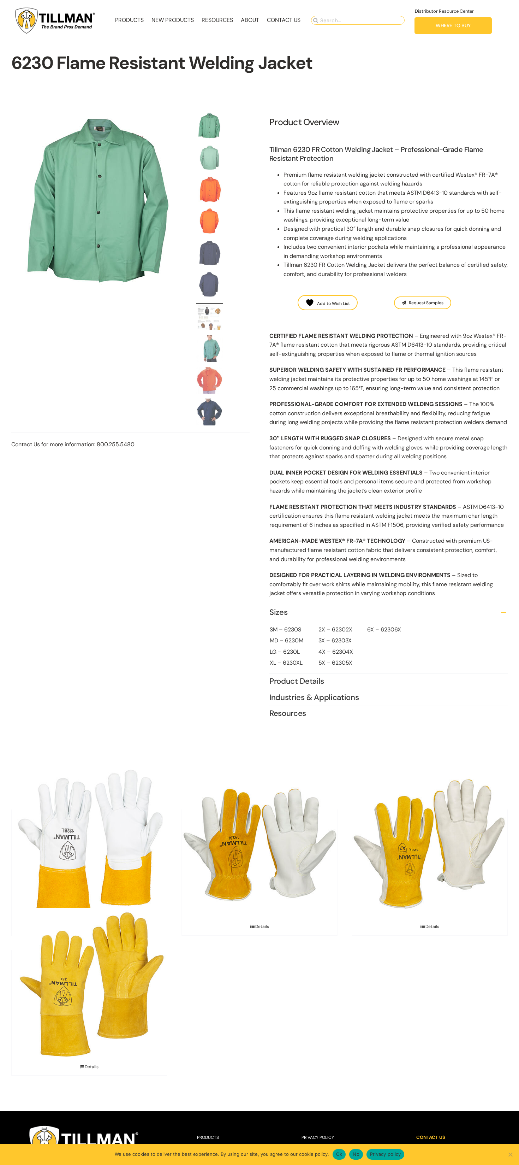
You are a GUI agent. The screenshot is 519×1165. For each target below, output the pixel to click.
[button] (388, 612)
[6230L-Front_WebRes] (101, 200)
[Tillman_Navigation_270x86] (55, 9)
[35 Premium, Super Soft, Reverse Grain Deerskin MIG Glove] (89, 985)
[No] (510, 1154)
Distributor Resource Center (444, 11)
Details (262, 926)
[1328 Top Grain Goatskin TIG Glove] (89, 845)
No (356, 1154)
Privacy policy (385, 1154)
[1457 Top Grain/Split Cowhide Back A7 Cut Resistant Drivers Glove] (429, 845)
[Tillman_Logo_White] (84, 1126)
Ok (339, 1154)
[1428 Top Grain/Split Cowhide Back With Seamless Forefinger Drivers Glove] (259, 845)
